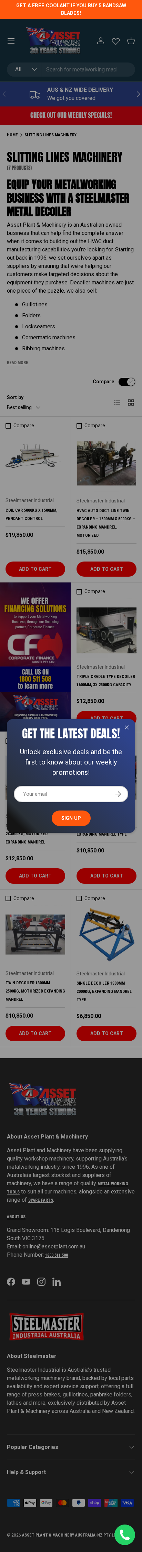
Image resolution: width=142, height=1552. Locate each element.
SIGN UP (71, 818)
